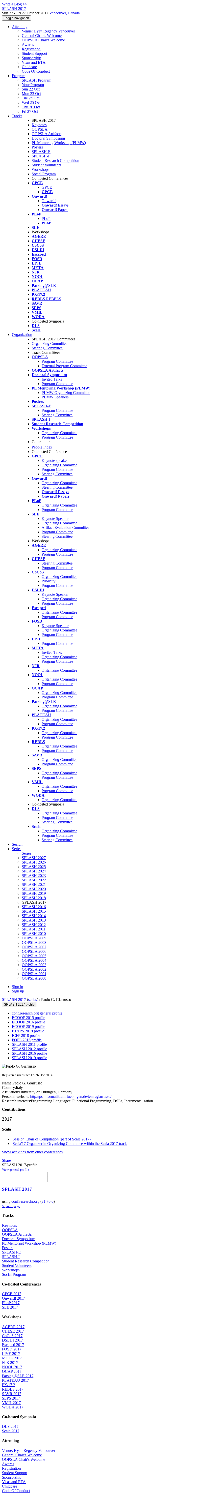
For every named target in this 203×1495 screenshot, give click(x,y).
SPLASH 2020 (34, 889)
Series (26, 853)
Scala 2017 (10, 1431)
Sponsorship (31, 58)
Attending (19, 27)
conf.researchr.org (25, 1201)
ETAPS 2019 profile (28, 1031)
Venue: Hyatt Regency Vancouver (48, 31)
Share (6, 1160)
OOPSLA (40, 129)
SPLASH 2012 (34, 925)
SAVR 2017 (11, 1394)
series (32, 999)
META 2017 (12, 1358)
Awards (28, 44)
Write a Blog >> (14, 4)
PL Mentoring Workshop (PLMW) (59, 143)
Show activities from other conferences (32, 1152)
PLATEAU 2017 (15, 1380)
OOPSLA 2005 (34, 956)
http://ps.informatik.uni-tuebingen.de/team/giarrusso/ (70, 1096)
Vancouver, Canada (64, 13)
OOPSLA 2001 (34, 974)
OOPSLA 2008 (34, 942)
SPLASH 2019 (34, 893)
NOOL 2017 (12, 1367)
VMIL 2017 (11, 1403)
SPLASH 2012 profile (29, 1049)
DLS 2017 (10, 1426)
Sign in (17, 987)
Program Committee (57, 361)
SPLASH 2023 (34, 875)
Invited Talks (52, 379)
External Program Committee (64, 366)
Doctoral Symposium (48, 138)
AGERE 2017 (13, 1327)
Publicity (48, 581)
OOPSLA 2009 (34, 938)
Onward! (49, 201)
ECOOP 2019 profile (28, 1026)
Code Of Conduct (36, 71)
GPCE (47, 187)
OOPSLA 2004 (34, 960)
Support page (11, 1206)
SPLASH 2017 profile (19, 1004)
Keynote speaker (55, 460)
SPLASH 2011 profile (29, 1044)
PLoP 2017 (11, 1303)
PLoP (46, 218)
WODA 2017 (12, 1407)
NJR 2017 (10, 1362)
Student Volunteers (46, 165)
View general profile (15, 1169)
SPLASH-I (40, 156)
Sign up (18, 991)
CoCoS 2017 (12, 1336)
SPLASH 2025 (34, 867)
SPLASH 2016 (34, 907)
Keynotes (39, 125)
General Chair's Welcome (42, 35)
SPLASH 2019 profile (29, 1058)
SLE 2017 (10, 1307)
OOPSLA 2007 (34, 947)
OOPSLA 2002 (34, 969)
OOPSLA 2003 (34, 965)
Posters (37, 147)
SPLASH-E (41, 152)
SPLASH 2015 (34, 911)
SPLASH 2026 (34, 862)
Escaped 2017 (13, 1345)
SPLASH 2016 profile (29, 1053)
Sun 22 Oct (31, 89)
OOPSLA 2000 (34, 978)
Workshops (40, 169)
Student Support (34, 53)
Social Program (44, 174)
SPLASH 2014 (34, 916)
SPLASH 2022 (34, 880)
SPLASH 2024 (34, 871)
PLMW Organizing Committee (66, 392)
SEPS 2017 (11, 1398)
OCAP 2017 (12, 1371)
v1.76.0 (47, 1201)
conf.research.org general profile (37, 1013)
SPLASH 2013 (34, 920)
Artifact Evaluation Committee (65, 527)
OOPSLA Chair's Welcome (43, 40)
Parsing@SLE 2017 (17, 1376)
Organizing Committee (49, 343)
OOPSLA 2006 (34, 951)
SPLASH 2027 (34, 858)
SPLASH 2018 (34, 898)
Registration (31, 49)
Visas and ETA (34, 62)
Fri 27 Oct (30, 111)
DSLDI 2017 (12, 1340)
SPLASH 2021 (34, 884)
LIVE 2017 (11, 1353)
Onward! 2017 (13, 1298)
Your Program (33, 85)
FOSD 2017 (11, 1349)
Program (18, 76)
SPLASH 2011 (34, 929)
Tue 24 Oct (30, 98)
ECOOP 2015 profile (28, 1018)
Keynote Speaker (55, 518)
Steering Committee (47, 348)
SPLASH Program (36, 80)
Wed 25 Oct (31, 102)
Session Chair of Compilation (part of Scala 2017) (52, 1139)
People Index (42, 447)
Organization (22, 334)
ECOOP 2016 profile (28, 1022)
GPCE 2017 (11, 1294)
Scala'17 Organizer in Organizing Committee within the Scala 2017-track (70, 1143)
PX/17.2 (8, 1385)
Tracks (17, 116)
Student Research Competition (55, 160)
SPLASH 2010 (34, 933)
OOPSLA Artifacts (46, 134)
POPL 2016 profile (27, 1040)
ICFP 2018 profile (26, 1035)
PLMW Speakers (55, 397)
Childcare (29, 67)
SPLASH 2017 (14, 999)
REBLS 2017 (13, 1389)
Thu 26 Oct (31, 107)
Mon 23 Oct (31, 93)
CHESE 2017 (13, 1331)
